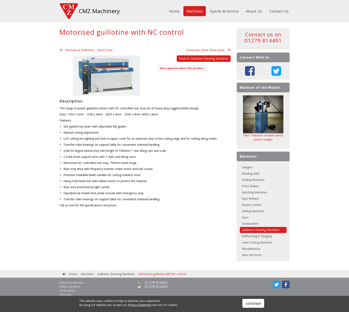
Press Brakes (250, 186)
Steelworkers (250, 224)
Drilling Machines (253, 211)
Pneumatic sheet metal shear (205, 50)
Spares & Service (224, 11)
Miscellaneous (251, 249)
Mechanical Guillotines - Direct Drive (89, 50)
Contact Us (279, 11)
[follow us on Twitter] (276, 284)
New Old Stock (251, 255)
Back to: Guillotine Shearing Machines (203, 58)
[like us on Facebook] (286, 284)
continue (253, 303)
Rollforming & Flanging (257, 236)
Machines (194, 11)
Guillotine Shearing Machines (260, 230)
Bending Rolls (251, 173)
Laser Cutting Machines (257, 242)
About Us (254, 11)
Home (174, 11)
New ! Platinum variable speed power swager (263, 137)
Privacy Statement (139, 305)
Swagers (247, 167)
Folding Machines (253, 180)
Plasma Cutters (252, 205)
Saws (245, 217)
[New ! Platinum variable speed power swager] (263, 114)
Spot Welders (250, 198)
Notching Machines (254, 192)
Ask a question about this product (182, 68)
